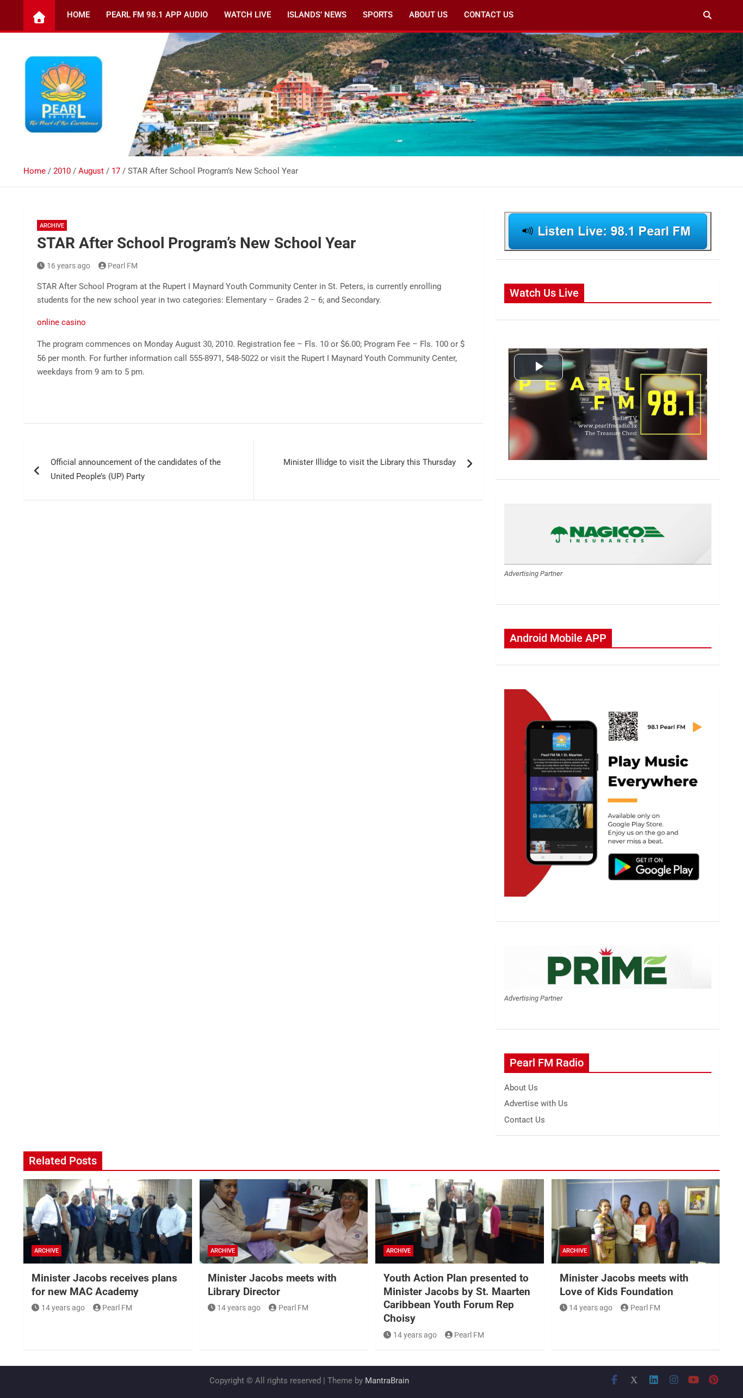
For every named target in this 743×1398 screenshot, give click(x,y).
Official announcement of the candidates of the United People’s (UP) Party (136, 469)
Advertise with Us (536, 1103)
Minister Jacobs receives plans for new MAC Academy (104, 1285)
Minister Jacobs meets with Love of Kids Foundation (624, 1285)
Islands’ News (316, 15)
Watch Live (247, 15)
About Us (428, 15)
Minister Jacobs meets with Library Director (272, 1285)
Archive (52, 225)
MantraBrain (387, 1380)
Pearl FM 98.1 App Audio (157, 15)
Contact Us (488, 15)
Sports (378, 15)
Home (78, 15)
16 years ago (68, 265)
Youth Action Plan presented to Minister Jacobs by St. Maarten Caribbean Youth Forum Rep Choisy (456, 1298)
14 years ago (63, 1307)
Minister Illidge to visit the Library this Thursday (369, 462)
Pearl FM (123, 265)
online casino (61, 322)
